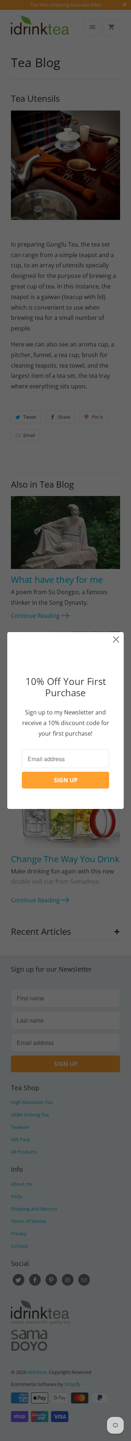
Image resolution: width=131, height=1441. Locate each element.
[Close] (116, 639)
